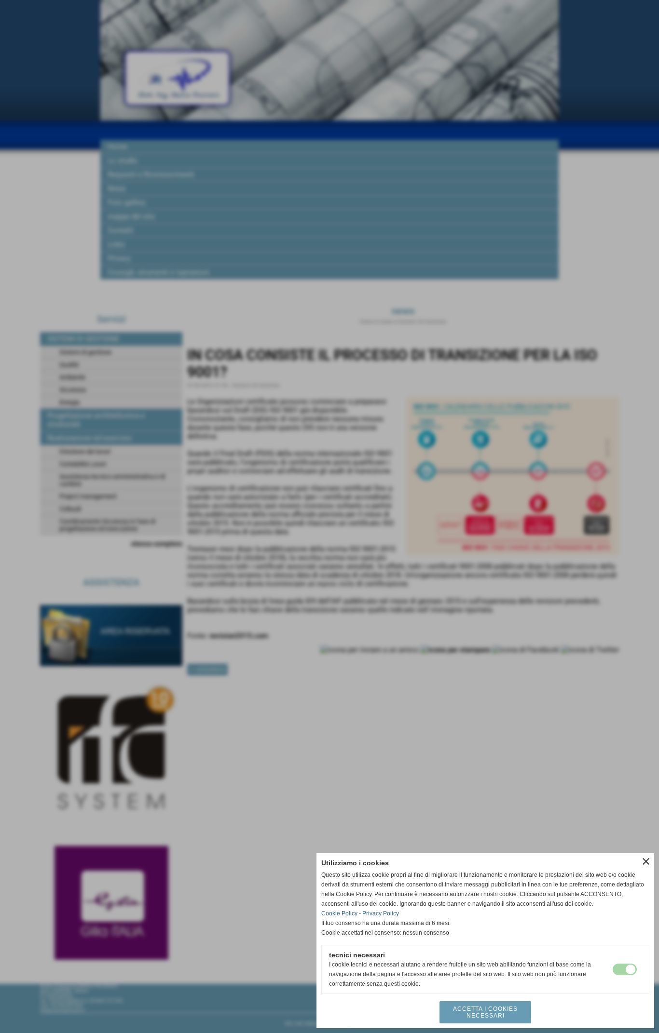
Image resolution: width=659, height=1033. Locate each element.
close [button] (646, 861)
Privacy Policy (380, 913)
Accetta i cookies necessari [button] (485, 1012)
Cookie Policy (339, 913)
